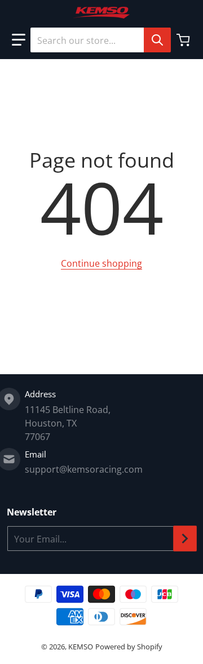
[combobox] (100, 40)
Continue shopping (101, 263)
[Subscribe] (185, 538)
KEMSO (80, 646)
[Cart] (184, 40)
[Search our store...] (157, 40)
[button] (18, 40)
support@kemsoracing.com (84, 469)
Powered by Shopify (128, 646)
